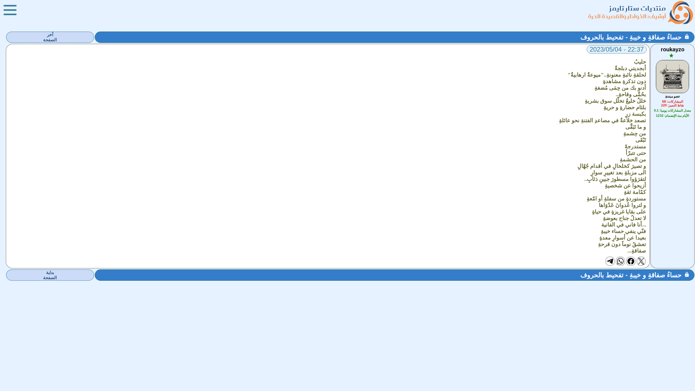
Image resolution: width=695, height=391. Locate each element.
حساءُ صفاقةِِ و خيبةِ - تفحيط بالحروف (631, 37)
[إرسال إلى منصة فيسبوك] (630, 261)
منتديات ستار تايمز (637, 8)
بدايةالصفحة (50, 275)
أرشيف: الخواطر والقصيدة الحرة (627, 16)
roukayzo (672, 49)
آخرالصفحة (50, 37)
